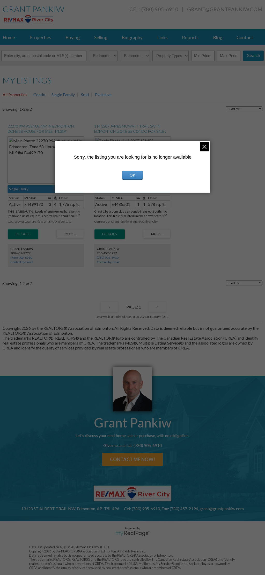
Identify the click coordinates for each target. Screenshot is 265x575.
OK (132, 175)
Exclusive (103, 94)
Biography (132, 37)
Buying (72, 37)
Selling (100, 37)
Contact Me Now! (132, 459)
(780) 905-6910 (21, 258)
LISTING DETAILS (23, 234)
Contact (245, 37)
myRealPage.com (132, 533)
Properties (40, 37)
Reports (190, 37)
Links (162, 37)
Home (9, 37)
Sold (85, 94)
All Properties (15, 94)
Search (253, 55)
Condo (39, 94)
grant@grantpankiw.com (224, 9)
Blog (217, 37)
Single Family (63, 94)
